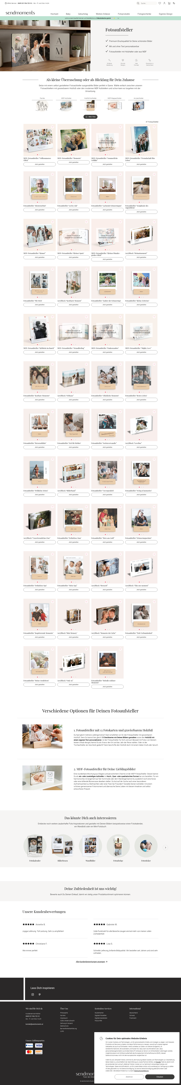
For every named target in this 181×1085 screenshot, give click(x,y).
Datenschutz (64, 1026)
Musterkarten (99, 1013)
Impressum (64, 1018)
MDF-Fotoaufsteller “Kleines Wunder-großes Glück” (105, 254)
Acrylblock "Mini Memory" (67, 633)
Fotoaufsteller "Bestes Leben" (136, 396)
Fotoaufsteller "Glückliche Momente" (105, 396)
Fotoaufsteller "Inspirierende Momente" (38, 633)
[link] (39, 140)
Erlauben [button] (160, 1077)
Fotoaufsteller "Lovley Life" (67, 206)
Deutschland (133, 1013)
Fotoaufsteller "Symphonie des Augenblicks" (136, 207)
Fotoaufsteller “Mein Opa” (67, 586)
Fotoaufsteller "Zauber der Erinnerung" (106, 301)
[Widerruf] (173, 3)
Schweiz (132, 1015)
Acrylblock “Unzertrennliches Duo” (36, 538)
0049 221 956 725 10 (25, 3)
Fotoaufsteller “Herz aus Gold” (102, 538)
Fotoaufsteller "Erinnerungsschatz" (138, 538)
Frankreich (132, 1018)
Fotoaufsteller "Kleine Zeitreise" (137, 301)
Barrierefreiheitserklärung (68, 1029)
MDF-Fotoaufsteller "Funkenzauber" (105, 348)
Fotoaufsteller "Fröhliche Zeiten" (35, 491)
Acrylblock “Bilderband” (66, 491)
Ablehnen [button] (129, 1077)
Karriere (62, 1015)
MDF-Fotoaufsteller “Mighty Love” (138, 348)
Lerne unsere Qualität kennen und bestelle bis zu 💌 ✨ (90, 18)
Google (158, 1062)
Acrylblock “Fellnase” (65, 396)
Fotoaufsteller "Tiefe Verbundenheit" (139, 633)
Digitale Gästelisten (101, 1018)
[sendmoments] (20, 13)
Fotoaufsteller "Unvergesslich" (102, 491)
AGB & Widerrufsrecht (67, 1021)
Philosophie (64, 1013)
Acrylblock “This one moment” (137, 586)
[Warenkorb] (169, 3)
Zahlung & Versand (66, 1023)
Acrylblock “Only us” (65, 681)
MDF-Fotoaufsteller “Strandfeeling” (71, 348)
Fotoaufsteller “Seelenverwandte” (104, 443)
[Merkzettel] (159, 3)
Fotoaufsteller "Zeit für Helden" (69, 443)
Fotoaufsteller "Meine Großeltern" (36, 681)
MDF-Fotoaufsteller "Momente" (69, 158)
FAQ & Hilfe (98, 1021)
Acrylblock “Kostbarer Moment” (69, 301)
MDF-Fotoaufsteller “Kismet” (34, 253)
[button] (164, 3)
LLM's (62, 1031)
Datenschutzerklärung (141, 1071)
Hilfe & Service (11, 3)
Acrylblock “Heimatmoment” (136, 253)
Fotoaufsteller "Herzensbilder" (34, 443)
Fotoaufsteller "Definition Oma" (69, 538)
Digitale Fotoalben (101, 1015)
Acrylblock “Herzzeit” (99, 586)
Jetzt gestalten (40, 164)
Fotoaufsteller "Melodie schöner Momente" (103, 682)
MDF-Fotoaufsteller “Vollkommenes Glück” (37, 159)
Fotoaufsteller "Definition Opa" (35, 586)
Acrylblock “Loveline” (133, 443)
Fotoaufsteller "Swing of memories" (138, 491)
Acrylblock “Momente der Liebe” (103, 633)
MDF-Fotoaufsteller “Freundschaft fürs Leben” (140, 159)
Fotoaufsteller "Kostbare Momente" (36, 396)
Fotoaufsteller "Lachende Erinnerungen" (106, 206)
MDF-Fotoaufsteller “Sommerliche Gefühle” (104, 159)
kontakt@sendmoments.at (34, 1024)
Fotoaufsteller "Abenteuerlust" (34, 206)
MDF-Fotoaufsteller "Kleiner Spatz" (70, 253)
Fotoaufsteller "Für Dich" (32, 301)
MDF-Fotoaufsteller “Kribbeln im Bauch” (38, 348)
